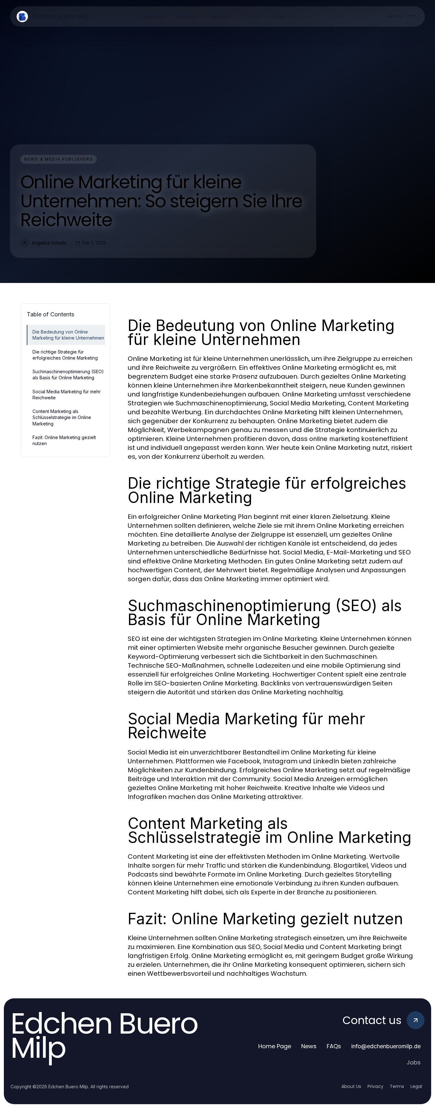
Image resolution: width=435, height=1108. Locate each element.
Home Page (274, 1046)
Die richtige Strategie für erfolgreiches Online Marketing (65, 355)
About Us (351, 1086)
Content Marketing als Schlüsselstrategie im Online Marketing (61, 417)
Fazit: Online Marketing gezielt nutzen (64, 440)
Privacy (375, 1086)
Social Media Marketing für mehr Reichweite (66, 394)
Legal (416, 1086)
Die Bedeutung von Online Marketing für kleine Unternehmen (68, 335)
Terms (397, 1086)
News (309, 1046)
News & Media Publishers (58, 159)
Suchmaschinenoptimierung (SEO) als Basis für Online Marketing (68, 374)
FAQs (334, 1046)
